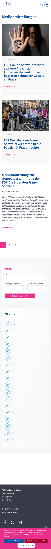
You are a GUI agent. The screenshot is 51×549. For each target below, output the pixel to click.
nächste (15, 245)
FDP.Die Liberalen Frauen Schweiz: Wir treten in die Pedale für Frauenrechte (22, 144)
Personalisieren (26, 545)
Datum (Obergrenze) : (35, 283)
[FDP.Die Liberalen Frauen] (9, 5)
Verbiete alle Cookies (37, 541)
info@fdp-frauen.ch (9, 512)
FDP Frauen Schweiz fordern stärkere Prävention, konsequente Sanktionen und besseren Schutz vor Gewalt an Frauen (25, 72)
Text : (7, 274)
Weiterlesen (9, 86)
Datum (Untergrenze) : (13, 283)
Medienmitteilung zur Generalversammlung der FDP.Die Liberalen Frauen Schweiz (21, 180)
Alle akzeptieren (14, 541)
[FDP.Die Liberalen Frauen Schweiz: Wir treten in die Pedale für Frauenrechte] (25, 115)
